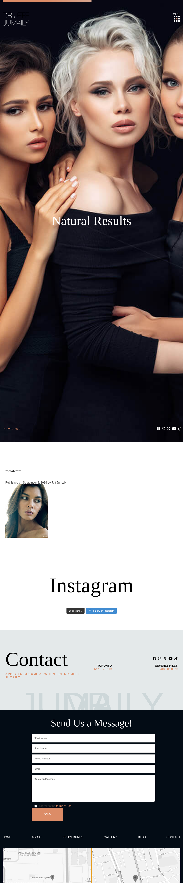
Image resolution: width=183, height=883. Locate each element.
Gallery (110, 837)
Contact (173, 837)
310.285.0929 (11, 429)
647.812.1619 (103, 669)
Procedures (73, 837)
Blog (142, 837)
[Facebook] (158, 429)
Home (7, 837)
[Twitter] (168, 429)
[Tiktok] (179, 429)
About (37, 837)
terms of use (63, 805)
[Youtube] (174, 429)
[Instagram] (163, 429)
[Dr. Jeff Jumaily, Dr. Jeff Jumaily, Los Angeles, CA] (16, 18)
